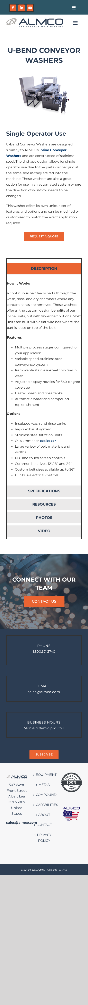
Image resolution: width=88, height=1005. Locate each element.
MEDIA (44, 785)
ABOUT (44, 815)
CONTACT (44, 825)
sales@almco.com (21, 823)
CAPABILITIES (44, 805)
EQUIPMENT (44, 775)
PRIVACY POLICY (44, 838)
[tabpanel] (44, 381)
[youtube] (30, 8)
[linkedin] (21, 8)
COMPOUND (44, 795)
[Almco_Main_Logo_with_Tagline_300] (34, 19)
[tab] (44, 268)
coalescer (48, 441)
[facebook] (13, 8)
